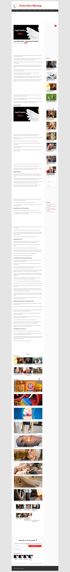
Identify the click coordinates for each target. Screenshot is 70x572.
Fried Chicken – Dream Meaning (51, 208)
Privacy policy (52, 10)
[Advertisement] (35, 18)
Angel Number (18, 10)
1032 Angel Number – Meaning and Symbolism (36, 563)
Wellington (22, 568)
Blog (47, 10)
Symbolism (34, 10)
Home (13, 10)
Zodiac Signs (39, 10)
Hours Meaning (29, 10)
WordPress (18, 568)
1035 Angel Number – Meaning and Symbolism (20, 563)
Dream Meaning (24, 10)
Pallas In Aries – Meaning (50, 211)
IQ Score (44, 10)
